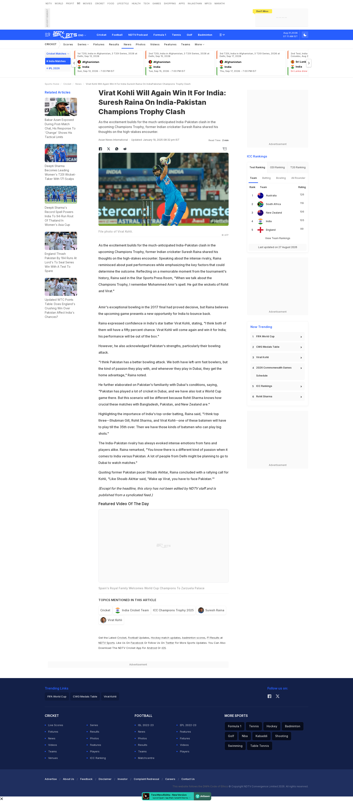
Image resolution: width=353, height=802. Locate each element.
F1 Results (213, 637)
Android (152, 647)
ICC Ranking (98, 758)
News (128, 44)
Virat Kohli (115, 620)
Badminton (205, 34)
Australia (271, 195)
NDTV (49, 3)
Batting (266, 177)
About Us (68, 779)
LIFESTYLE (123, 3)
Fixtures (99, 44)
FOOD (110, 3)
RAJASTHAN (195, 3)
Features (170, 44)
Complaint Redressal (146, 779)
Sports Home (52, 83)
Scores (68, 44)
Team (253, 177)
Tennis (176, 34)
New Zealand (274, 212)
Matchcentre (146, 758)
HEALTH (136, 3)
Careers (170, 779)
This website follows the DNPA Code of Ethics (200, 786)
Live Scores (55, 725)
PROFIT (70, 3)
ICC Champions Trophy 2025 (173, 610)
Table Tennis (259, 745)
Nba (245, 736)
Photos (140, 44)
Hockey (272, 726)
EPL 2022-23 (188, 725)
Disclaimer (105, 779)
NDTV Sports (106, 642)
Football (117, 34)
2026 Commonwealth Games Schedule (274, 371)
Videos (155, 44)
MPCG (208, 3)
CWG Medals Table (267, 346)
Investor (123, 779)
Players (94, 751)
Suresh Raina (214, 610)
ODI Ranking (277, 167)
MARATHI (219, 3)
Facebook (137, 642)
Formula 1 (159, 34)
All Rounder (298, 177)
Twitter (169, 642)
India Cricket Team (135, 610)
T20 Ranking (298, 167)
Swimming (235, 745)
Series (82, 44)
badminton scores (193, 637)
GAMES (156, 3)
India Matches (57, 61)
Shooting (281, 736)
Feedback (86, 779)
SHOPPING (170, 3)
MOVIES (87, 3)
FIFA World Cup (265, 336)
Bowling (281, 177)
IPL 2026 (54, 68)
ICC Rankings (264, 386)
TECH (146, 3)
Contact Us (188, 779)
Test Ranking (257, 167)
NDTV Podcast (138, 34)
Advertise (51, 779)
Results (114, 44)
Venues (53, 758)
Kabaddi (261, 736)
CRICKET (100, 3)
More (199, 44)
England (271, 229)
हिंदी (78, 3)
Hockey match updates (166, 637)
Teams (185, 44)
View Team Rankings (277, 238)
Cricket (101, 34)
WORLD (59, 3)
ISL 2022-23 (146, 725)
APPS (182, 3)
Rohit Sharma (264, 396)
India (269, 221)
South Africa (273, 204)
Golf (189, 34)
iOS (164, 647)
